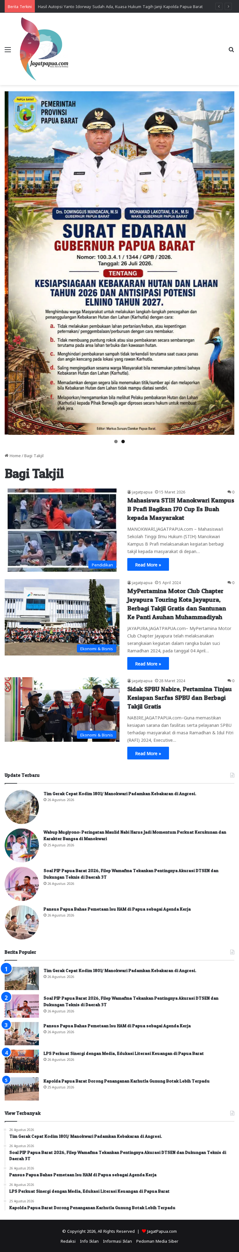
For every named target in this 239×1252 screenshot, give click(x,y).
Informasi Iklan (117, 1240)
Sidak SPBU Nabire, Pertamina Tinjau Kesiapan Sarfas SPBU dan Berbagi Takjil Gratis (179, 697)
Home (14, 455)
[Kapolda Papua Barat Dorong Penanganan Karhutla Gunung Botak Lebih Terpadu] (22, 1089)
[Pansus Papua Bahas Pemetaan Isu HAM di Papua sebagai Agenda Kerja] (22, 922)
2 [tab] (123, 441)
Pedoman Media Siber (157, 1240)
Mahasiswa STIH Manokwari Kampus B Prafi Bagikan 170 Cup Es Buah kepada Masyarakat (180, 509)
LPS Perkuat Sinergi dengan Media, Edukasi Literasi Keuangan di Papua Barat (124, 1053)
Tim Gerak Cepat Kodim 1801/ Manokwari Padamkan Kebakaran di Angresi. (120, 793)
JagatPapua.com (162, 1230)
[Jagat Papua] (44, 49)
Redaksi (68, 1240)
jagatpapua (142, 491)
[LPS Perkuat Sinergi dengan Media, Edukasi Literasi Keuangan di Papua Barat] (22, 1061)
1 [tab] (116, 441)
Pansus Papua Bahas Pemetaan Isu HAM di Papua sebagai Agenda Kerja (117, 909)
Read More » (148, 564)
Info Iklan (89, 1240)
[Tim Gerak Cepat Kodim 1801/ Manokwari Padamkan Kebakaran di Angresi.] (22, 807)
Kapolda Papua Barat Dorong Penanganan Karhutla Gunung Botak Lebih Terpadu (127, 1080)
